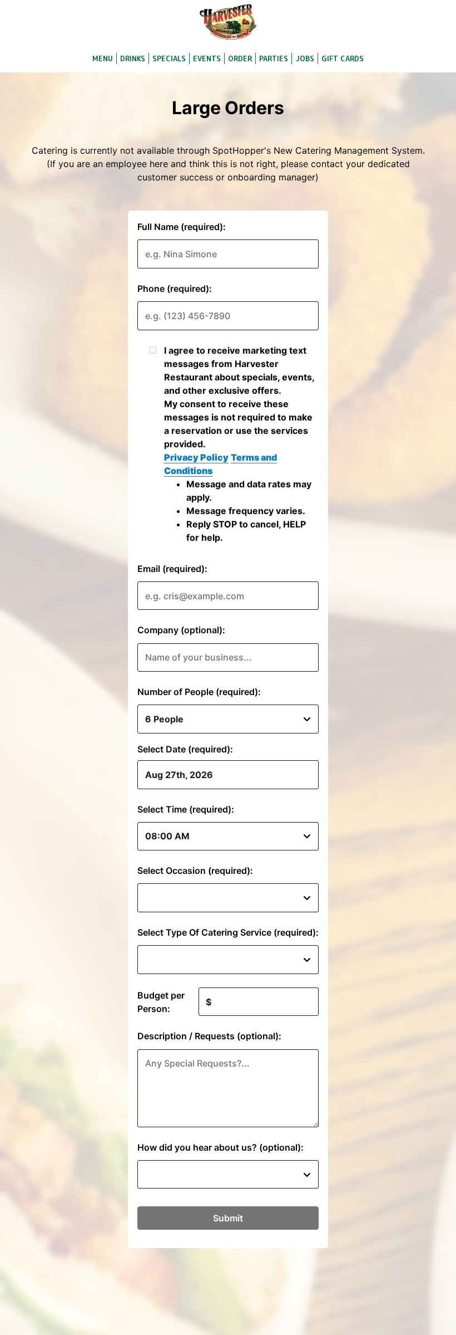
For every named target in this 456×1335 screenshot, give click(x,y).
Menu (102, 58)
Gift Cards (342, 58)
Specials (169, 58)
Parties (273, 58)
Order (240, 58)
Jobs (304, 58)
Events (207, 58)
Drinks (132, 58)
